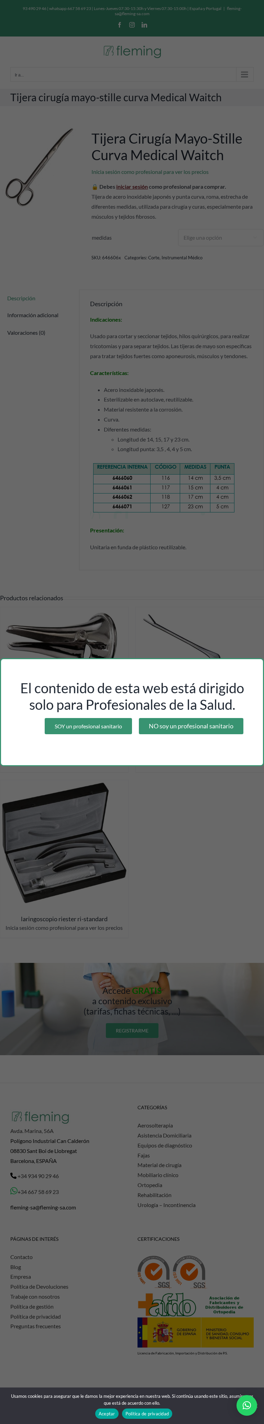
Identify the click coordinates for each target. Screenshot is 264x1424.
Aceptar (107, 1413)
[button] (246, 1405)
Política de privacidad (147, 1413)
